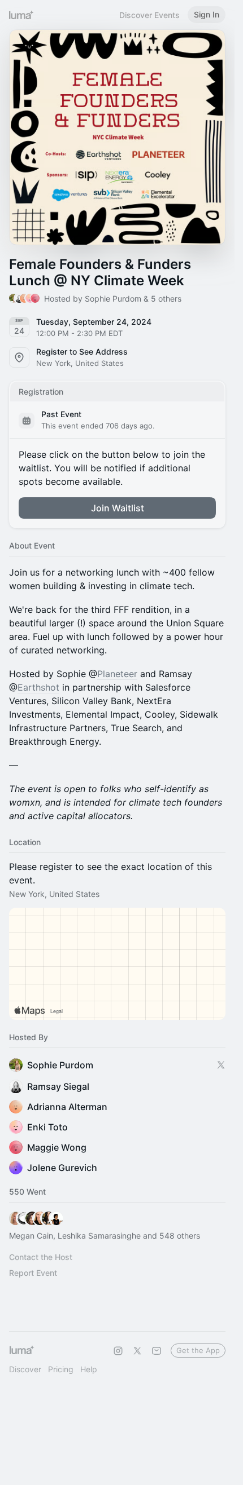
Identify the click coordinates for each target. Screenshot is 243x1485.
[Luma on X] (137, 1350)
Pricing (60, 1369)
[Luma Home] (21, 15)
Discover (25, 1369)
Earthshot (38, 687)
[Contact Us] (156, 1350)
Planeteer (117, 673)
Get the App (198, 1350)
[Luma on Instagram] (118, 1350)
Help (88, 1369)
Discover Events (149, 15)
